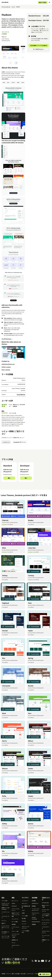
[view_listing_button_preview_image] (10, 52)
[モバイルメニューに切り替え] (49, 2)
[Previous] (11, 63)
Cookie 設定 (23, 973)
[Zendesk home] (5, 2)
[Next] (16, 63)
